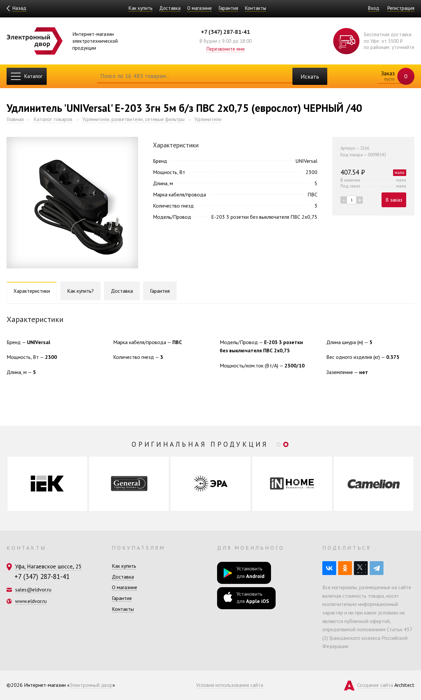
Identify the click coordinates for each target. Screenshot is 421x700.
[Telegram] (377, 568)
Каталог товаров (53, 119)
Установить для (250, 572)
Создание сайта (375, 685)
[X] (361, 568)
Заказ (393, 75)
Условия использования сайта (229, 685)
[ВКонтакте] (329, 568)
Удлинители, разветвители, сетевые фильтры (133, 119)
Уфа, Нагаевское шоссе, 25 (48, 566)
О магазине (199, 8)
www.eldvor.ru (31, 601)
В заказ (393, 199)
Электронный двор (91, 685)
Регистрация (400, 8)
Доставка (170, 8)
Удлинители (207, 119)
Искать (310, 76)
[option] (47, 484)
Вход (373, 8)
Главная (15, 119)
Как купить (140, 8)
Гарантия (228, 8)
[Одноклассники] (345, 568)
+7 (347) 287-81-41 (225, 32)
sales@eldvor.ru (33, 589)
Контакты (255, 8)
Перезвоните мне (225, 49)
